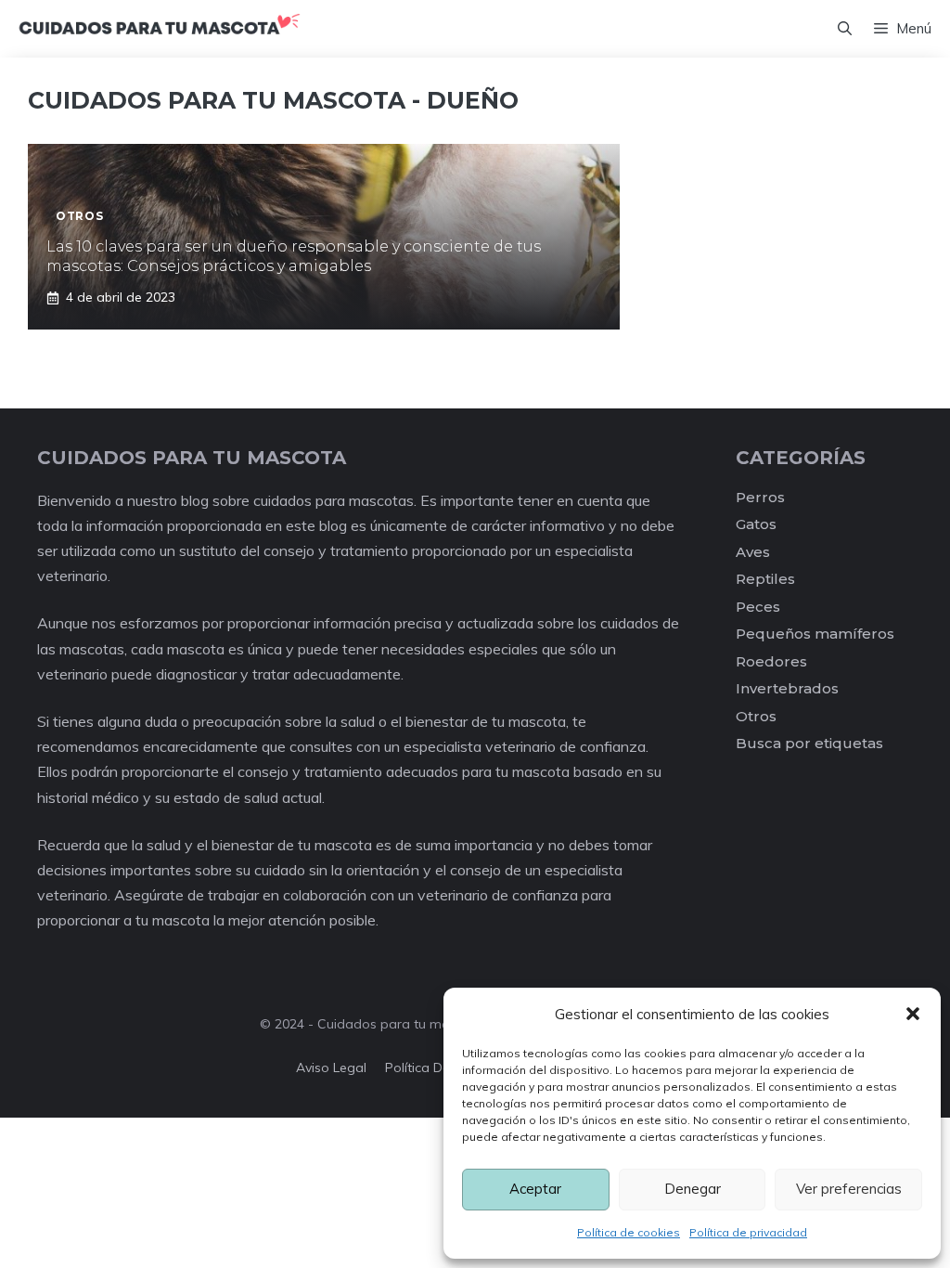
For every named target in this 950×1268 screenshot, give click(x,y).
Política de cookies (628, 1232)
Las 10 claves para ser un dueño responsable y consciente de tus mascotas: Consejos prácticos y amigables (293, 256)
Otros (756, 716)
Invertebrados (787, 688)
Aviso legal (331, 1067)
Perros (760, 497)
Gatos (756, 524)
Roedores (771, 661)
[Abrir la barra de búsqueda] (845, 29)
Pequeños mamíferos (815, 633)
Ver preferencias (849, 1188)
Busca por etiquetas (809, 743)
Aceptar (535, 1188)
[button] (913, 1013)
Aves (753, 552)
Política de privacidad (748, 1232)
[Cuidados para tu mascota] (159, 29)
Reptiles (765, 579)
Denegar (692, 1188)
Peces (758, 606)
